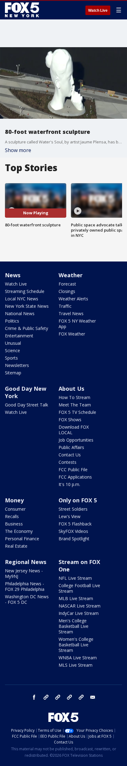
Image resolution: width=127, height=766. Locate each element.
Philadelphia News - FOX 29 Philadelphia (24, 586)
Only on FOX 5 (78, 500)
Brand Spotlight (74, 539)
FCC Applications (75, 477)
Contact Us (70, 455)
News (12, 275)
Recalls (12, 516)
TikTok (58, 697)
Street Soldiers (73, 509)
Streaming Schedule (24, 291)
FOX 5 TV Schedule (77, 412)
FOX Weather (72, 334)
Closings (67, 291)
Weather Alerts (73, 299)
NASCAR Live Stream (79, 606)
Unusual (13, 343)
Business (14, 524)
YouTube (69, 697)
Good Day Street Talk (26, 405)
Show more (18, 150)
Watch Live (98, 10)
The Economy (19, 531)
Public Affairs (71, 447)
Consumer (15, 509)
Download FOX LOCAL (74, 429)
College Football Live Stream (79, 588)
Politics (12, 321)
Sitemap (13, 373)
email (93, 697)
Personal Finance (22, 539)
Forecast (67, 284)
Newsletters (17, 365)
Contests (67, 462)
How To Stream (74, 397)
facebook (34, 697)
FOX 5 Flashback (75, 524)
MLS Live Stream (75, 665)
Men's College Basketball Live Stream (73, 626)
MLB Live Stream (76, 598)
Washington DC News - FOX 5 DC (27, 599)
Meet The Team (75, 405)
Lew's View (69, 516)
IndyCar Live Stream (79, 613)
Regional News (25, 562)
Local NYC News (21, 299)
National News (20, 313)
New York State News (27, 306)
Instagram (46, 697)
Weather (71, 275)
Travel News (71, 313)
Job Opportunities (76, 440)
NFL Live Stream (75, 578)
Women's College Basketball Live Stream (76, 644)
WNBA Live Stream (78, 658)
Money (14, 500)
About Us (71, 388)
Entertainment (19, 336)
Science (12, 350)
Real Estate (16, 546)
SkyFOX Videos (73, 531)
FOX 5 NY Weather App (77, 323)
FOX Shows (70, 419)
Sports (11, 358)
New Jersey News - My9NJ (24, 573)
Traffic (65, 306)
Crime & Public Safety (26, 328)
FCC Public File (73, 469)
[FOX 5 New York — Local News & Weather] (23, 9)
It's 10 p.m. (69, 484)
